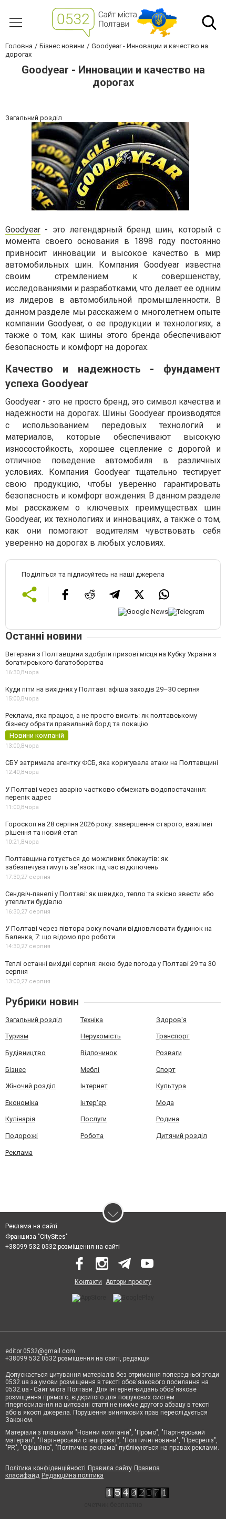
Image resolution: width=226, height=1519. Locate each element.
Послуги (93, 1119)
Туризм (16, 1036)
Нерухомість (100, 1036)
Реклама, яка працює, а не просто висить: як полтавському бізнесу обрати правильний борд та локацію (101, 719)
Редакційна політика (73, 1475)
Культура (171, 1086)
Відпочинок (98, 1053)
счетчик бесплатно (113, 1505)
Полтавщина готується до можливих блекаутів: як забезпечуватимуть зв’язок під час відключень (86, 863)
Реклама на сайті (31, 1226)
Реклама (19, 1152)
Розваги (169, 1053)
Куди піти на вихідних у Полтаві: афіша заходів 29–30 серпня (102, 689)
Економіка (21, 1103)
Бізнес (15, 1070)
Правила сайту (110, 1468)
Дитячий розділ (181, 1136)
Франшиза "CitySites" (36, 1236)
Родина (167, 1119)
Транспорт (173, 1036)
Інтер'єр (93, 1103)
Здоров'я (171, 1020)
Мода (165, 1103)
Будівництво (25, 1053)
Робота (92, 1136)
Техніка (91, 1020)
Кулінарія (20, 1119)
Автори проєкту (128, 1282)
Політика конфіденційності (45, 1468)
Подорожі (21, 1136)
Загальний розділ (33, 1020)
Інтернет (94, 1086)
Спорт (166, 1070)
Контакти (88, 1282)
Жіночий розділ (30, 1086)
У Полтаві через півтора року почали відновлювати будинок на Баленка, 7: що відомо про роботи (108, 933)
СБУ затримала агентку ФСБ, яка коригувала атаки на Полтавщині (111, 763)
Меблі (89, 1070)
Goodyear (22, 230)
